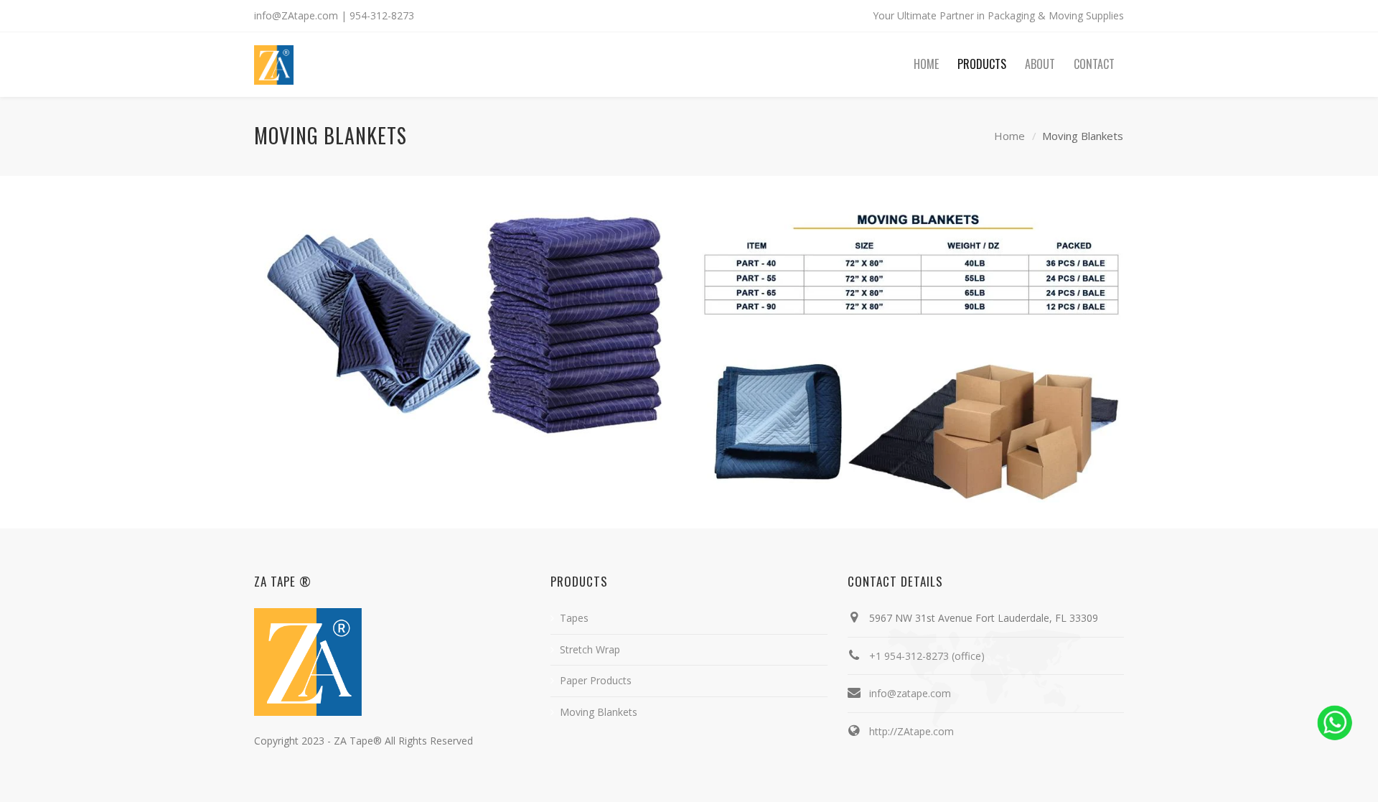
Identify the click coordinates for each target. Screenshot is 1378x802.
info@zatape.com (910, 693)
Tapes (574, 618)
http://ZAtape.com (911, 731)
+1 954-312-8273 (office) (927, 656)
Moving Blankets (598, 712)
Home (1009, 136)
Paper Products (596, 680)
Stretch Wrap (590, 649)
